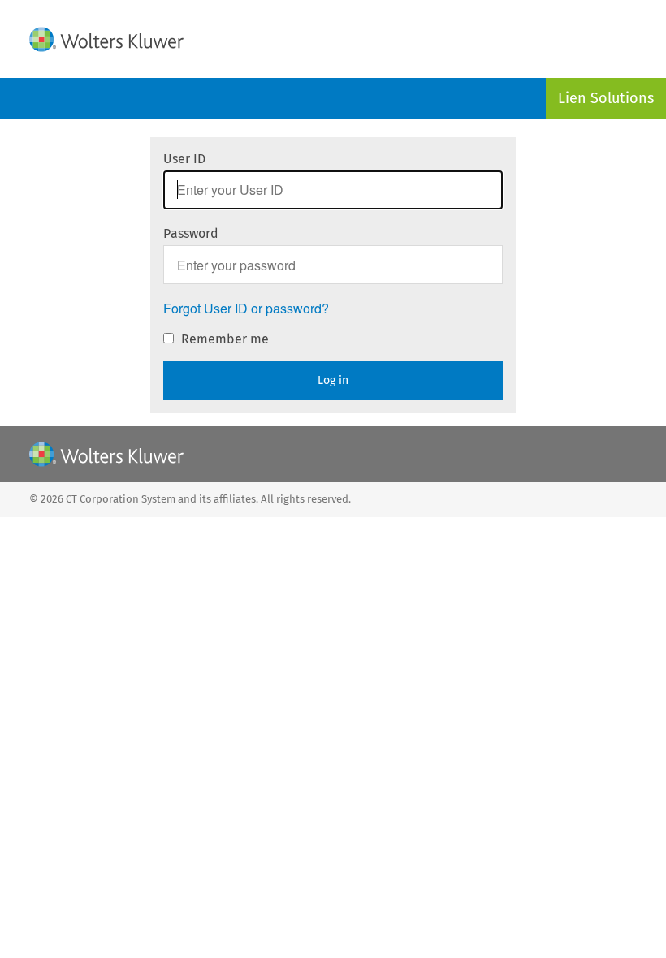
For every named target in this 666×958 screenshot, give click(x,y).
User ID (184, 158)
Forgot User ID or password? (246, 308)
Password (190, 233)
